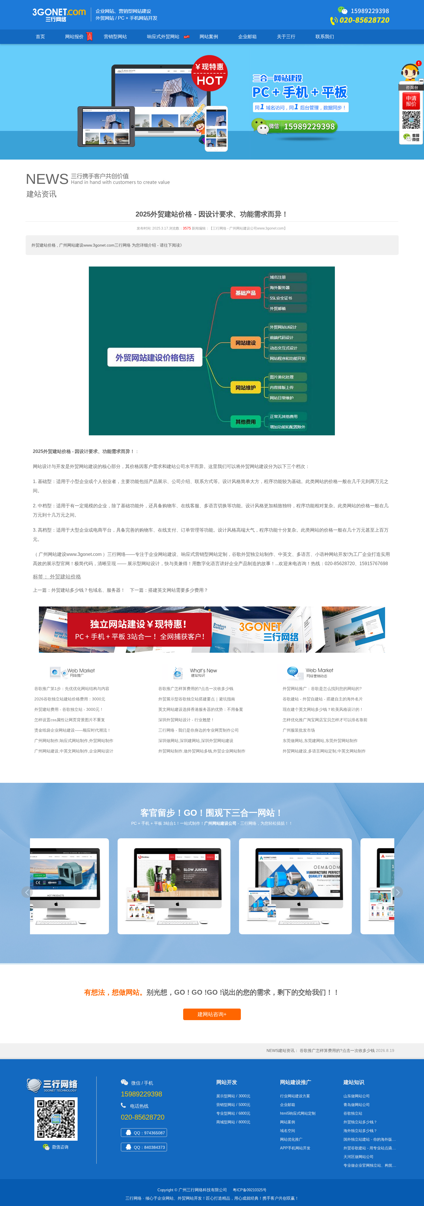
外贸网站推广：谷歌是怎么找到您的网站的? (322, 688)
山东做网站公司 (357, 1096)
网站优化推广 (291, 1139)
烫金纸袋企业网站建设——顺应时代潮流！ (72, 730)
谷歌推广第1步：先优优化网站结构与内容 (71, 688)
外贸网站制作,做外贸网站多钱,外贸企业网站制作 (201, 751)
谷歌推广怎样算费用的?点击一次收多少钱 (195, 688)
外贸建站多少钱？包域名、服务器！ (88, 590)
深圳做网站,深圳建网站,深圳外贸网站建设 (195, 740)
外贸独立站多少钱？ (360, 1122)
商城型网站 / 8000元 (233, 1122)
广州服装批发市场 (299, 730)
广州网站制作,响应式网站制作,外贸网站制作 (73, 740)
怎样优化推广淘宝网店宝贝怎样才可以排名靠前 (325, 719)
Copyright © (167, 1190)
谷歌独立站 (353, 1113)
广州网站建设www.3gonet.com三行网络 (95, 245)
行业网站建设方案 (295, 1096)
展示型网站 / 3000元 (233, 1096)
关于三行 (286, 36)
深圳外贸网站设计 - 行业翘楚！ (186, 719)
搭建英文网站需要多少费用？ (178, 590)
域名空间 (287, 1131)
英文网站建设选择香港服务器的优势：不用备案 (200, 709)
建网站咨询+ (212, 1014)
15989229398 (141, 1094)
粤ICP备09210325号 (250, 1190)
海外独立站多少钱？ (360, 1131)
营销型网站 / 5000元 (233, 1105)
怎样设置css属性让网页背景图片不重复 (69, 719)
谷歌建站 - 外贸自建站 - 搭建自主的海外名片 (323, 699)
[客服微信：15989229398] (412, 138)
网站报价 (74, 36)
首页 (40, 36)
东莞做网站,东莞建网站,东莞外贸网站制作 (320, 740)
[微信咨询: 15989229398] (411, 101)
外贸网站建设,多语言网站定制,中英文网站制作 (324, 751)
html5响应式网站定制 (298, 1113)
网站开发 (226, 1082)
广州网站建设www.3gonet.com (70, 554)
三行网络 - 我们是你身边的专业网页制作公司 (198, 730)
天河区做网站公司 (359, 1157)
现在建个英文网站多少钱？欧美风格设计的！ (323, 709)
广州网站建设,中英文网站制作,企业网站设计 (73, 751)
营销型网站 (115, 36)
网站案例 (209, 36)
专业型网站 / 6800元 (233, 1113)
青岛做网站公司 (357, 1105)
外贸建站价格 (43, 245)
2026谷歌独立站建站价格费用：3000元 (69, 699)
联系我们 (325, 36)
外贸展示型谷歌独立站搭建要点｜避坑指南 (196, 699)
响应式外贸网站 (163, 36)
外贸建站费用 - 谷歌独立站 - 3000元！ (69, 709)
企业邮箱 (247, 36)
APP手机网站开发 (295, 1148)
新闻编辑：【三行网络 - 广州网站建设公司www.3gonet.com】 (239, 228)
